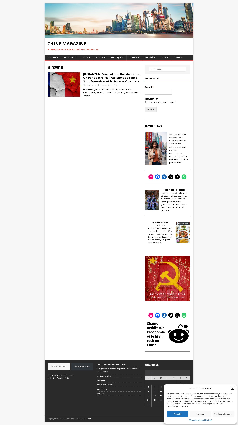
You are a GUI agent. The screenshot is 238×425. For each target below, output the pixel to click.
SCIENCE (133, 57)
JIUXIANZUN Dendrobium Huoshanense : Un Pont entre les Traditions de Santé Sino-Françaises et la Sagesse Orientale (112, 77)
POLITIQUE (116, 57)
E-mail (149, 87)
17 (148, 395)
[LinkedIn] (164, 176)
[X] (177, 176)
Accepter (178, 414)
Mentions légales (104, 376)
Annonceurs (102, 389)
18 (155, 395)
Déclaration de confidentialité (200, 420)
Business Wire (106, 85)
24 (148, 400)
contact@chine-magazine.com (60, 375)
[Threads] (170, 176)
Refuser (200, 414)
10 (148, 391)
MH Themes (86, 419)
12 (161, 391)
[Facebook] (157, 176)
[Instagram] (150, 176)
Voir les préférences (223, 414)
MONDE (99, 57)
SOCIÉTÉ (149, 57)
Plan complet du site (105, 385)
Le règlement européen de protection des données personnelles (118, 370)
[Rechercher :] (167, 69)
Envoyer (150, 109)
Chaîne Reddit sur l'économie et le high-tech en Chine (156, 334)
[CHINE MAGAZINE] (119, 36)
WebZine (100, 393)
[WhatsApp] (184, 176)
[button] (232, 388)
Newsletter (151, 98)
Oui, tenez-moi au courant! (162, 102)
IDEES (85, 57)
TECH (163, 57)
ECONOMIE (69, 57)
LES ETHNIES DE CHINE (174, 190)
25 (155, 400)
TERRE (177, 57)
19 (161, 395)
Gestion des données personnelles (111, 364)
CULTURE (51, 57)
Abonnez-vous (82, 366)
